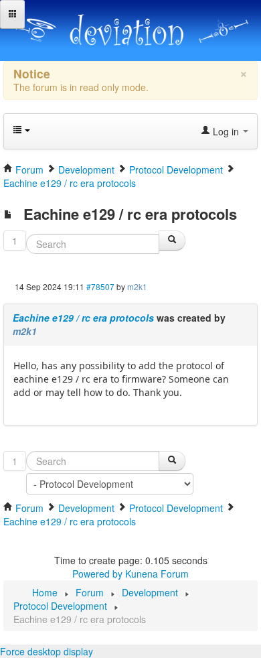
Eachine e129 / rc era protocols (83, 317)
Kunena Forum (157, 573)
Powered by (97, 573)
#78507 (100, 286)
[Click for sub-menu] (12, 14)
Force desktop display (46, 651)
